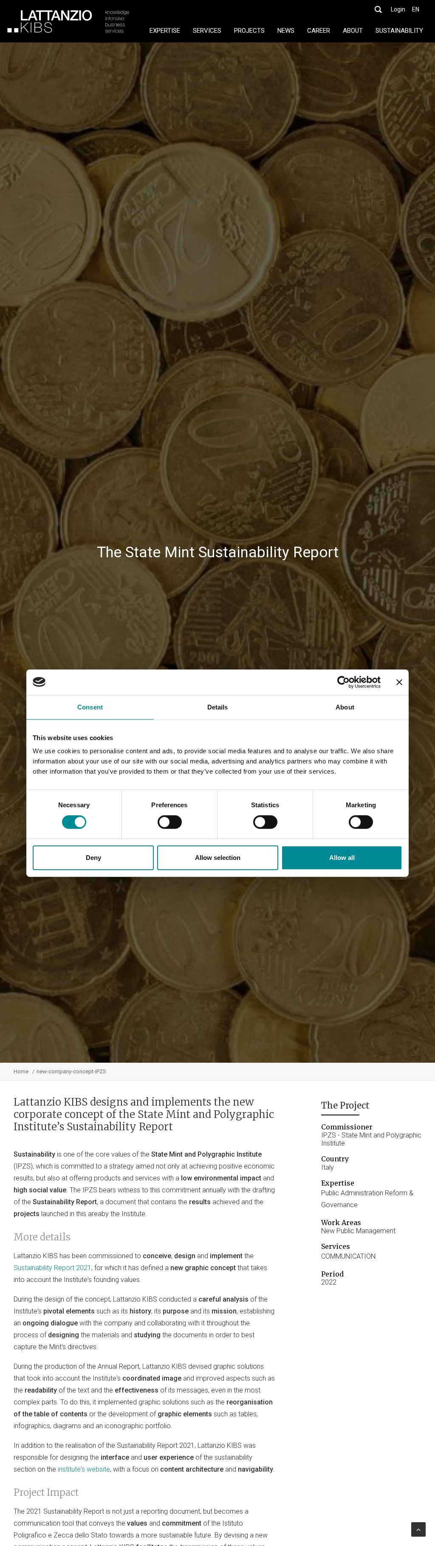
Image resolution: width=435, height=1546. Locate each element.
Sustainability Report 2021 (52, 1268)
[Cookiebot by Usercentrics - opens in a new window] (343, 681)
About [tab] (345, 706)
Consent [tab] (90, 706)
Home (21, 1071)
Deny (93, 857)
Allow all (342, 857)
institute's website (84, 1469)
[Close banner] (399, 682)
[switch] (170, 822)
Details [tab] (217, 706)
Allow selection (217, 857)
